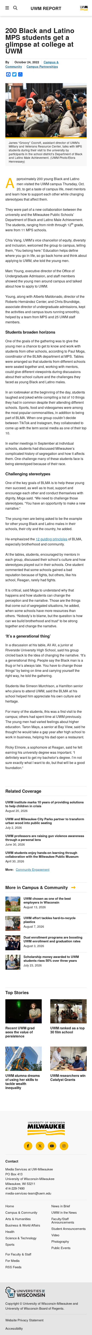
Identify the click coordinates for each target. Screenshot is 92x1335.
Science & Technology (21, 1238)
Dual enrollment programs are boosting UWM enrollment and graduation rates (53, 939)
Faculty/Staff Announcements (62, 1220)
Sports (10, 1244)
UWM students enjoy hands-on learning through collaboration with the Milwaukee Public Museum (42, 854)
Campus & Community (21, 1212)
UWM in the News (64, 1212)
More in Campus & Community (37, 887)
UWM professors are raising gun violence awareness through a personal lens (44, 837)
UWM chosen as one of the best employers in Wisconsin (47, 900)
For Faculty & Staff (18, 1254)
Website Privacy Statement (24, 1320)
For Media (12, 1260)
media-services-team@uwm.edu (28, 1193)
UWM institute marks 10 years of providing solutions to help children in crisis (44, 804)
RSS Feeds (13, 1267)
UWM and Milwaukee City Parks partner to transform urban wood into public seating (44, 821)
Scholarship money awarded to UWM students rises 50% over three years (51, 958)
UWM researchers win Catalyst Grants (68, 1077)
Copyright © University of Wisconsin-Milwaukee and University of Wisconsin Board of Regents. (41, 1305)
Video (55, 1235)
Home (9, 1206)
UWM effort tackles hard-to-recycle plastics (50, 920)
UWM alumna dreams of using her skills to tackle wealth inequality (22, 1081)
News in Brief (60, 1206)
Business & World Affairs (22, 1225)
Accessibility (14, 1328)
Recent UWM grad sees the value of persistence (20, 1031)
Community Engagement (32, 869)
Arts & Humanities (18, 1218)
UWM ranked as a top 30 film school (67, 1029)
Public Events (61, 1247)
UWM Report (46, 8)
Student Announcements (68, 1228)
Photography (60, 1241)
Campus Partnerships (42, 66)
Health (9, 1231)
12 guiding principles (51, 539)
